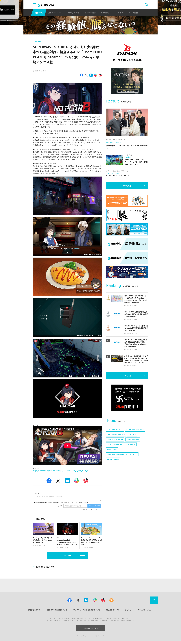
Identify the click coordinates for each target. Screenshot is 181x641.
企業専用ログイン (89, 628)
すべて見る (67, 555)
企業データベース (55, 12)
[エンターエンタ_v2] (127, 81)
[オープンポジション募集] (127, 53)
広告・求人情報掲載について (57, 610)
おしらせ (128, 610)
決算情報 (105, 12)
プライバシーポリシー (145, 610)
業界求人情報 (73, 12)
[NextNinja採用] (127, 398)
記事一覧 (39, 12)
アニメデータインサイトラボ (135, 430)
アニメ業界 (118, 12)
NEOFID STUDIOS (113, 459)
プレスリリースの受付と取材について (86, 610)
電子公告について (112, 610)
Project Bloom (112, 449)
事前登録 (37, 41)
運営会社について (34, 610)
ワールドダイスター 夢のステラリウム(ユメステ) (122, 454)
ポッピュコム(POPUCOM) (115, 439)
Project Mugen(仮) (133, 439)
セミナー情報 (90, 12)
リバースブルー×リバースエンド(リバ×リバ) (121, 444)
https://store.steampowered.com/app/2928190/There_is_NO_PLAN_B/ (61, 470)
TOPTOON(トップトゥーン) (116, 435)
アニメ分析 (133, 12)
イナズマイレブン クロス (115, 430)
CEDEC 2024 (132, 435)
